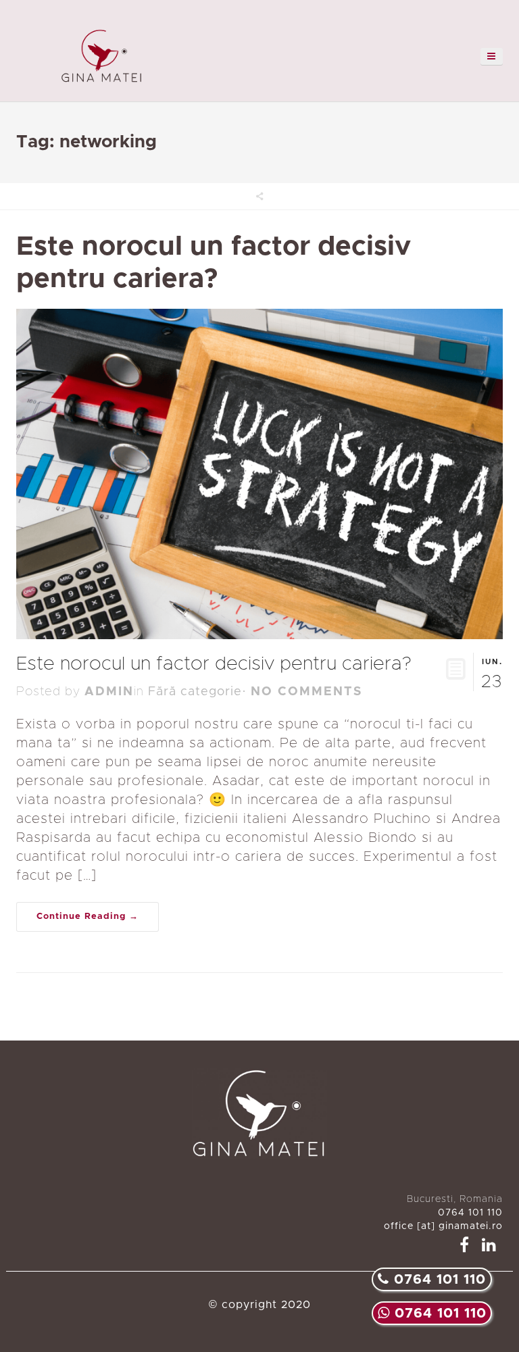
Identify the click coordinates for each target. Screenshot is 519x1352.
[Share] (259, 196)
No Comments (306, 692)
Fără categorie (195, 692)
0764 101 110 (438, 1313)
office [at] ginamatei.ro (443, 1226)
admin (109, 692)
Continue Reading (81, 916)
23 (492, 674)
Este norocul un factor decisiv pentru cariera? (214, 664)
